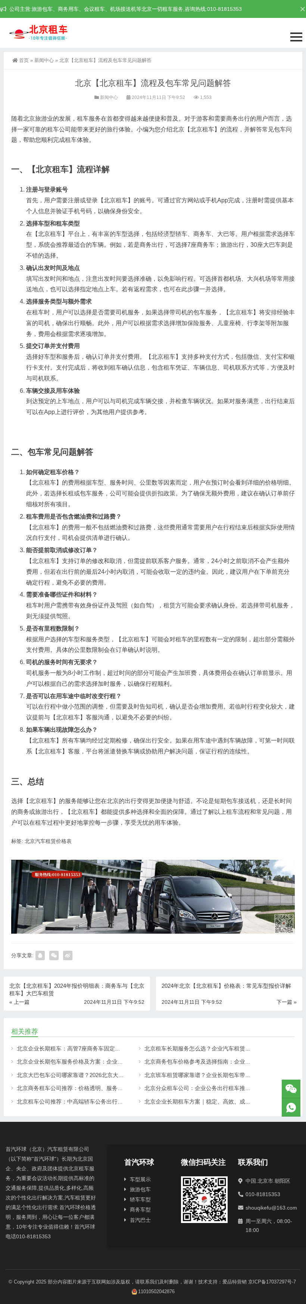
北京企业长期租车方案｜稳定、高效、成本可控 (203, 1101)
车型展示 (140, 1179)
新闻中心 (44, 60)
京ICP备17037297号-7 (272, 1282)
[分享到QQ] (40, 955)
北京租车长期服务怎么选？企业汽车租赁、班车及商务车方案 (220, 1048)
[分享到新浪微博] (67, 955)
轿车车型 (140, 1199)
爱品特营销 (234, 1282)
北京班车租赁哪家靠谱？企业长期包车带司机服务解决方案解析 (222, 1075)
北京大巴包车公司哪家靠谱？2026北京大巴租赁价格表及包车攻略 (98, 1075)
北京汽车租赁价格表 (48, 841)
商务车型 (140, 1210)
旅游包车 (140, 1189)
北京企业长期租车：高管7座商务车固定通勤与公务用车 (85, 1048)
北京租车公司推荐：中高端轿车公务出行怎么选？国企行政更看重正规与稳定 (112, 1101)
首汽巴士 (140, 1220)
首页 (24, 60)
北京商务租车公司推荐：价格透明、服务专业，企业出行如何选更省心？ (106, 1088)
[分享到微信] (54, 955)
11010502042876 (156, 1291)
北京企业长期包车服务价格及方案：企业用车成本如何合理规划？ (98, 1061)
